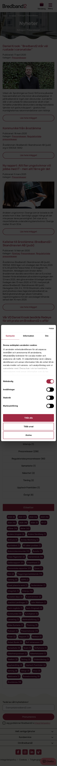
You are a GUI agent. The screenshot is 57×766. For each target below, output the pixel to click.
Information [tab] (28, 336)
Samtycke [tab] (10, 336)
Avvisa (28, 435)
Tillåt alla (28, 418)
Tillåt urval (28, 426)
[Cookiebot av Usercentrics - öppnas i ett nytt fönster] (42, 328)
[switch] (50, 389)
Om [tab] (46, 336)
